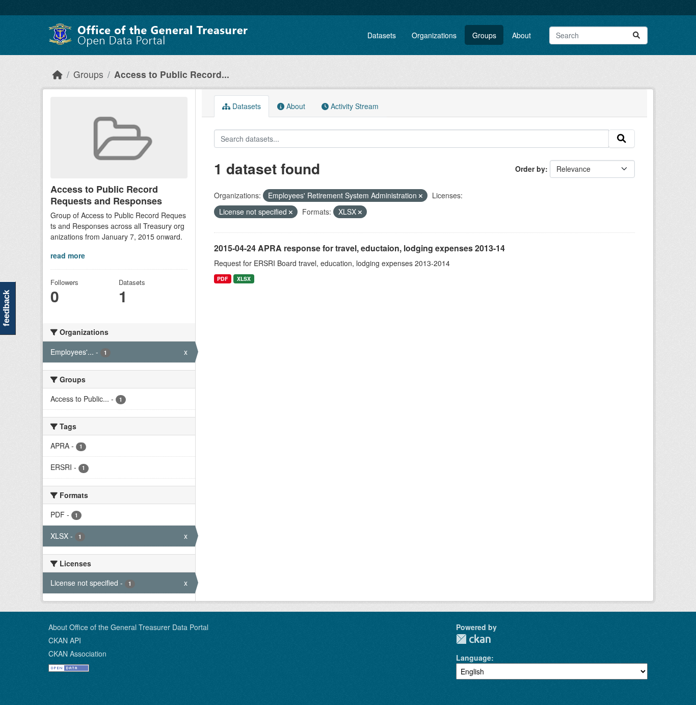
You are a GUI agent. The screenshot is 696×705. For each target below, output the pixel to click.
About (521, 35)
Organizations (434, 35)
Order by (530, 169)
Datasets (381, 35)
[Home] (57, 74)
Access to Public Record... (171, 74)
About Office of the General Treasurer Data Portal (128, 627)
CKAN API (64, 640)
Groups (484, 35)
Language (473, 657)
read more (67, 255)
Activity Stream (354, 106)
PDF (222, 278)
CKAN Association (77, 653)
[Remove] (420, 196)
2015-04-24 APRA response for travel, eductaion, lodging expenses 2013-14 (359, 248)
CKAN (473, 639)
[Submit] (636, 35)
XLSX (244, 278)
